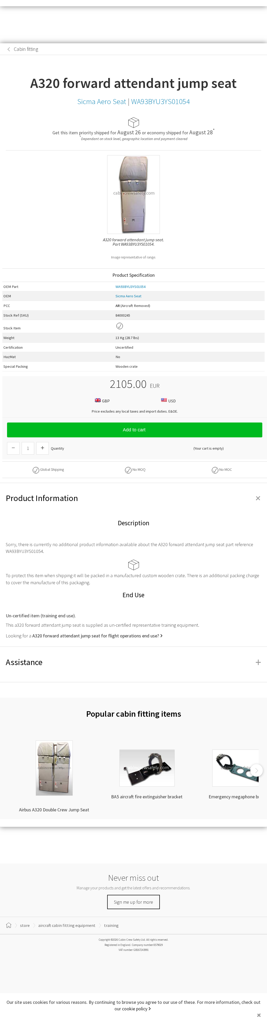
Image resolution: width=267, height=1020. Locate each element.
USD (172, 400)
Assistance (133, 662)
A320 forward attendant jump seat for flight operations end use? (95, 636)
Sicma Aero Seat (128, 296)
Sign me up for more (133, 902)
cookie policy (134, 1009)
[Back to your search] (9, 49)
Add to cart (134, 429)
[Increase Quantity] (42, 448)
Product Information (133, 498)
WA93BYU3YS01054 (130, 286)
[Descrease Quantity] (13, 448)
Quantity (57, 448)
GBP (106, 400)
